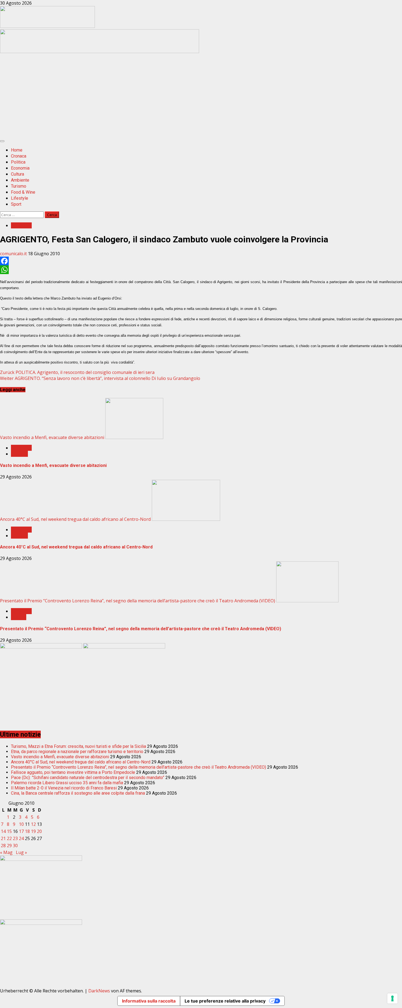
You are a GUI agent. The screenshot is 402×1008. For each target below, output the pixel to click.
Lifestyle (19, 198)
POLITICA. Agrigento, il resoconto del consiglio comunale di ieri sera (77, 372)
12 (33, 824)
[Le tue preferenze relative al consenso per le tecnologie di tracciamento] (392, 998)
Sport (16, 204)
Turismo (18, 186)
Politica (18, 162)
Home (16, 150)
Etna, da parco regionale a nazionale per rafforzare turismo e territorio (77, 751)
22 (9, 838)
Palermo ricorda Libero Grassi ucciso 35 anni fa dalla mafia (67, 782)
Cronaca (18, 156)
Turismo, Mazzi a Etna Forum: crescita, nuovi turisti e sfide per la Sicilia (78, 746)
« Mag (6, 852)
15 (9, 831)
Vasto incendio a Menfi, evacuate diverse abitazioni (52, 437)
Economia (20, 168)
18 (27, 831)
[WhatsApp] (201, 269)
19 (33, 831)
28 (3, 846)
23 (15, 838)
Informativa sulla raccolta (149, 1001)
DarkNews (99, 991)
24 (21, 838)
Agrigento (21, 225)
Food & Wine (23, 192)
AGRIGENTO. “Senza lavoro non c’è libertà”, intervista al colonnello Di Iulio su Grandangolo (100, 378)
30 (15, 846)
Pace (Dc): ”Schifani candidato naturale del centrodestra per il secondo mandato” (87, 777)
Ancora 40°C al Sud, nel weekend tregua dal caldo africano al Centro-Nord (75, 519)
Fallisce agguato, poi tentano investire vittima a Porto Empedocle (73, 772)
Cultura (17, 174)
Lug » (21, 852)
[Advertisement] (99, 51)
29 (9, 846)
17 (21, 831)
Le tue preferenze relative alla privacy (225, 1001)
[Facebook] (201, 261)
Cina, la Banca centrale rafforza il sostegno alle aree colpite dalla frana (78, 793)
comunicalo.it (14, 254)
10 (21, 824)
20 (39, 831)
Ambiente (20, 180)
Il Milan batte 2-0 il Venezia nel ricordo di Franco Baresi (64, 788)
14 (3, 831)
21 (3, 838)
